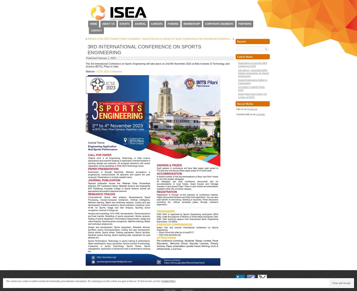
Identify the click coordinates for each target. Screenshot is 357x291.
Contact (96, 30)
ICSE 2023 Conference (109, 71)
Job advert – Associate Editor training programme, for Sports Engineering (253, 73)
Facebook (252, 109)
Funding (173, 24)
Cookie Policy (187, 290)
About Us (108, 24)
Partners (244, 24)
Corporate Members (219, 24)
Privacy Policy (170, 290)
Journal (140, 24)
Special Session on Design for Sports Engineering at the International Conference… (187, 38)
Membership (192, 24)
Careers (157, 24)
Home (93, 24)
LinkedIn (260, 114)
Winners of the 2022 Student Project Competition (114, 38)
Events (125, 24)
